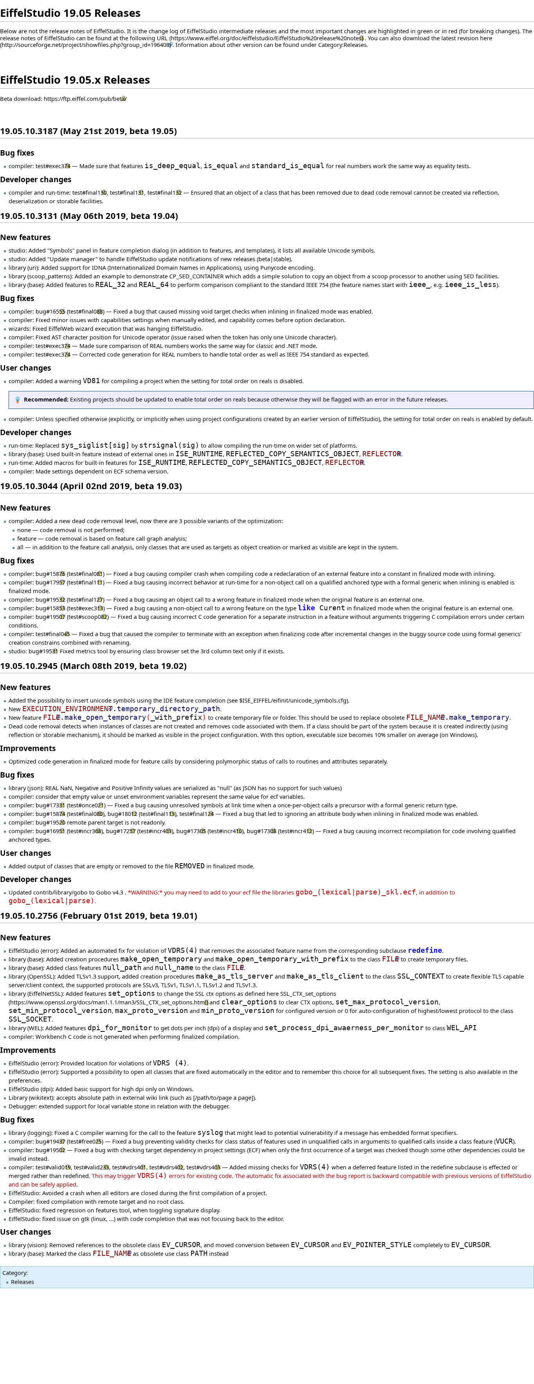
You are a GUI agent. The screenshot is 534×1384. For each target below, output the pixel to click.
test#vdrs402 (166, 1167)
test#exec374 (53, 166)
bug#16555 (50, 311)
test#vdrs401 (129, 1167)
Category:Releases (342, 44)
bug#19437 (50, 1141)
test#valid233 (91, 1167)
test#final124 (196, 813)
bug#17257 (121, 831)
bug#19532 (50, 599)
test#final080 (85, 813)
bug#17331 (50, 805)
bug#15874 (50, 813)
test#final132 (164, 192)
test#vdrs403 (203, 1167)
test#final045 (53, 634)
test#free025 (85, 1141)
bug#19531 (43, 651)
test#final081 (85, 573)
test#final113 (157, 813)
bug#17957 (50, 582)
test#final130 (89, 192)
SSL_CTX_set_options (308, 993)
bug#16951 (50, 831)
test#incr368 (84, 831)
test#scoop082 (87, 616)
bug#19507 (50, 616)
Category (14, 1272)
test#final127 (85, 599)
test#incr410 (225, 831)
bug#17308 (261, 831)
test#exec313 (85, 608)
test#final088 (85, 311)
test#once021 (86, 805)
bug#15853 (50, 608)
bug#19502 (50, 1150)
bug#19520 (50, 822)
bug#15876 (50, 573)
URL (162, 38)
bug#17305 (191, 831)
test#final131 (127, 192)
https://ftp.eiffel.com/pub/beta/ (85, 98)
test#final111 (85, 582)
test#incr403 (155, 831)
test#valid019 (53, 1167)
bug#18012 (122, 813)
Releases (22, 1281)
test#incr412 (296, 831)
